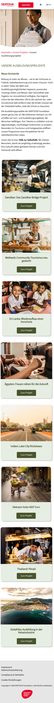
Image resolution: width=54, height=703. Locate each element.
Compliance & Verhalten (12, 674)
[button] (40, 4)
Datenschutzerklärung (11, 670)
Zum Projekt (26, 206)
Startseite (5, 52)
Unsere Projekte (20, 52)
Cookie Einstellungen (11, 680)
